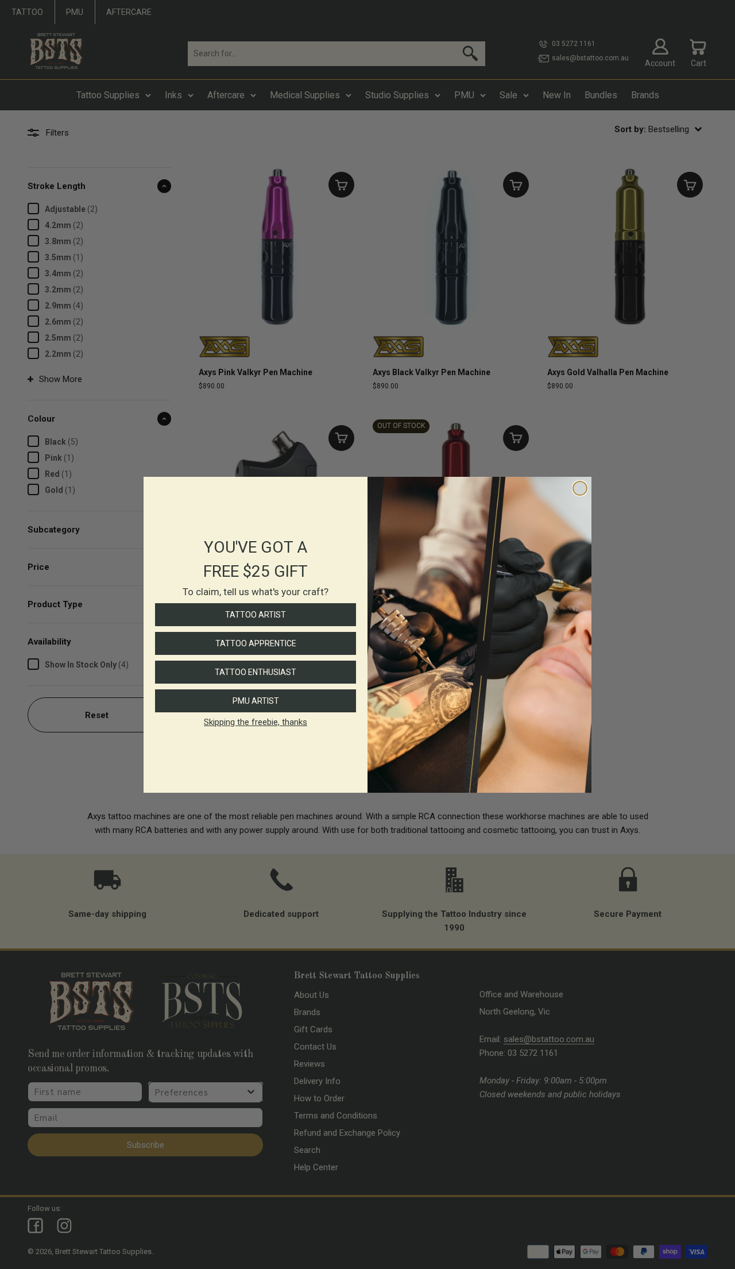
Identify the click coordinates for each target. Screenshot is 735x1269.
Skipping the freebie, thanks (255, 722)
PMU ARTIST (256, 700)
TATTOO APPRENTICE (255, 643)
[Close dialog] (580, 488)
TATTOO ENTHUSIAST (255, 672)
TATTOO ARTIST (255, 614)
